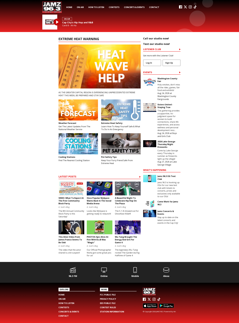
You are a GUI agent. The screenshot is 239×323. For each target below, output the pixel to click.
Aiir (174, 311)
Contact (154, 7)
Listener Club (152, 49)
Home (69, 7)
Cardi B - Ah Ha (69, 25)
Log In (149, 62)
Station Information (112, 311)
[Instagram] (190, 7)
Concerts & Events (134, 7)
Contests (114, 7)
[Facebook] (180, 7)
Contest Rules (108, 307)
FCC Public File (108, 294)
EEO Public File (107, 303)
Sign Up (169, 62)
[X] (185, 7)
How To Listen (96, 7)
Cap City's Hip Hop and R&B (77, 22)
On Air (80, 7)
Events (147, 72)
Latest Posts (67, 176)
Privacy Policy (108, 299)
